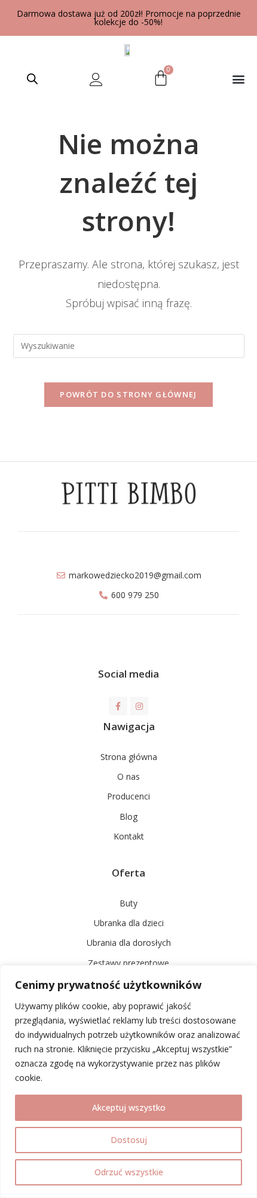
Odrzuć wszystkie (128, 1172)
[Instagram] (139, 706)
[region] (128, 1081)
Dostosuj (129, 1139)
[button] (238, 78)
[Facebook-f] (118, 706)
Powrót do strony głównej (128, 394)
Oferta (128, 873)
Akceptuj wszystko (129, 1107)
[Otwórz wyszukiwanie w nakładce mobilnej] (32, 78)
